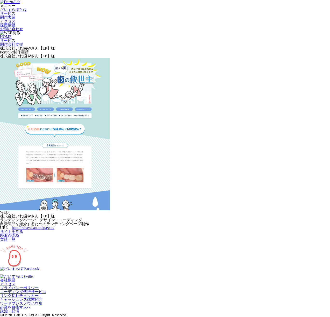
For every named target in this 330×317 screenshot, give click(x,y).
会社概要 (7, 280)
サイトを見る (11, 231)
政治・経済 (9, 311)
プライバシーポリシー (19, 288)
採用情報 (7, 25)
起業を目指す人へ (15, 307)
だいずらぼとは (13, 9)
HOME (6, 37)
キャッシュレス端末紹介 (21, 299)
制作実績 (7, 17)
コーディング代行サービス (23, 292)
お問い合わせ (11, 29)
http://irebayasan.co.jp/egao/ (33, 228)
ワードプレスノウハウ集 (21, 303)
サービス (7, 13)
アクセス (7, 21)
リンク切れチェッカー (19, 296)
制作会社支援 (11, 44)
